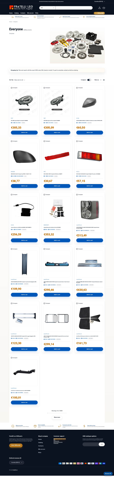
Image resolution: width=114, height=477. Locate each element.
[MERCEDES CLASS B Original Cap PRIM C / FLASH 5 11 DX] (24, 156)
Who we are (30, 13)
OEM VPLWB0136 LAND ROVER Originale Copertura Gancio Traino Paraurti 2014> (56, 282)
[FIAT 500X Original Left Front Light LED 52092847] (57, 103)
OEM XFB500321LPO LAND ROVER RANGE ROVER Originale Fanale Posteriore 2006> (87, 228)
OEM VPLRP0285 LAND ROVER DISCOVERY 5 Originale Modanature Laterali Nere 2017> (89, 282)
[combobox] (66, 8)
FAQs (36, 13)
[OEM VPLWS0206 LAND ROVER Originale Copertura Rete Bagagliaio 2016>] (24, 264)
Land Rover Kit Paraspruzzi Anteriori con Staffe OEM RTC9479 (87, 336)
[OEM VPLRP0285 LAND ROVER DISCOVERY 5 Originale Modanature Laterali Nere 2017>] (89, 264)
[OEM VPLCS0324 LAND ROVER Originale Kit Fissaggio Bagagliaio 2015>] (24, 318)
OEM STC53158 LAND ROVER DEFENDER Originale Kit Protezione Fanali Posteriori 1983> (56, 337)
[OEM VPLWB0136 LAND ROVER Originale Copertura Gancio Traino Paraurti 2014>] (57, 264)
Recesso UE (108, 473)
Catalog (16, 13)
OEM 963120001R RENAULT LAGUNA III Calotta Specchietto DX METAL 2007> (89, 120)
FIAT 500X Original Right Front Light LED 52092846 (19, 120)
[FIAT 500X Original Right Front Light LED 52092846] (24, 103)
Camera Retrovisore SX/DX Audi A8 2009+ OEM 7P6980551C (21, 227)
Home (10, 13)
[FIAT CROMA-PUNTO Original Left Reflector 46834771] (57, 156)
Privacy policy (56, 443)
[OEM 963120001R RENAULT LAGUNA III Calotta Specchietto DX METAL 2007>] (89, 103)
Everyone (15, 21)
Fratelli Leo (15, 470)
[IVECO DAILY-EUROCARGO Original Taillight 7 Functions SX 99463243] (89, 156)
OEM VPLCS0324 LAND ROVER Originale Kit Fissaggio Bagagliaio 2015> (23, 336)
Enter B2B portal (15, 445)
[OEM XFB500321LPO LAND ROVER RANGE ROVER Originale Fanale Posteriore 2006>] (89, 209)
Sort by (11, 80)
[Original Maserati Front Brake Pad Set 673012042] (57, 209)
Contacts (22, 13)
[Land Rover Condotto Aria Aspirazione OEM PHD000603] (24, 373)
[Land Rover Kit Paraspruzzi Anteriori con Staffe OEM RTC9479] (89, 318)
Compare (83, 80)
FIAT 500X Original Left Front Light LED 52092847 (52, 120)
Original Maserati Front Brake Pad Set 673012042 (52, 227)
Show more (57, 417)
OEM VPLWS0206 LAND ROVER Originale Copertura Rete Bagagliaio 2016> (24, 281)
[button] (104, 8)
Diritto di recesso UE (15, 458)
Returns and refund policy (58, 442)
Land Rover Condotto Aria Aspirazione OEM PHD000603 (20, 390)
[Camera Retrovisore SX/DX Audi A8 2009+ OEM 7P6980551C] (24, 209)
